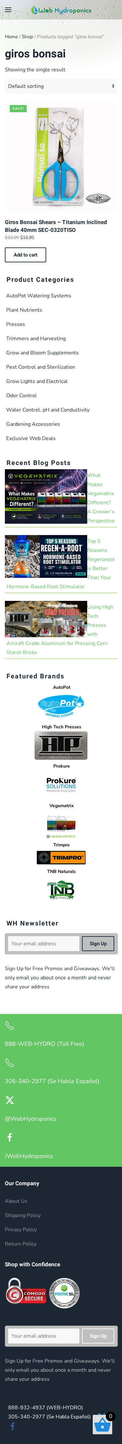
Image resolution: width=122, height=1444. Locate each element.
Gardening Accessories (33, 424)
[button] (8, 9)
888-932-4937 (45, 1407)
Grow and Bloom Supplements (42, 352)
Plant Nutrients (24, 310)
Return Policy (20, 1243)
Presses (15, 324)
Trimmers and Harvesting (36, 338)
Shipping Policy (23, 1215)
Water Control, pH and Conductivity (47, 409)
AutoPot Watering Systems (38, 295)
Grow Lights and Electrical (37, 381)
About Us (16, 1201)
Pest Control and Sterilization (40, 367)
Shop (27, 36)
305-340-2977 (49, 1416)
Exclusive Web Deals (31, 438)
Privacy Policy (21, 1229)
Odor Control (21, 395)
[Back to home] (61, 9)
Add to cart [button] (25, 254)
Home (11, 36)
